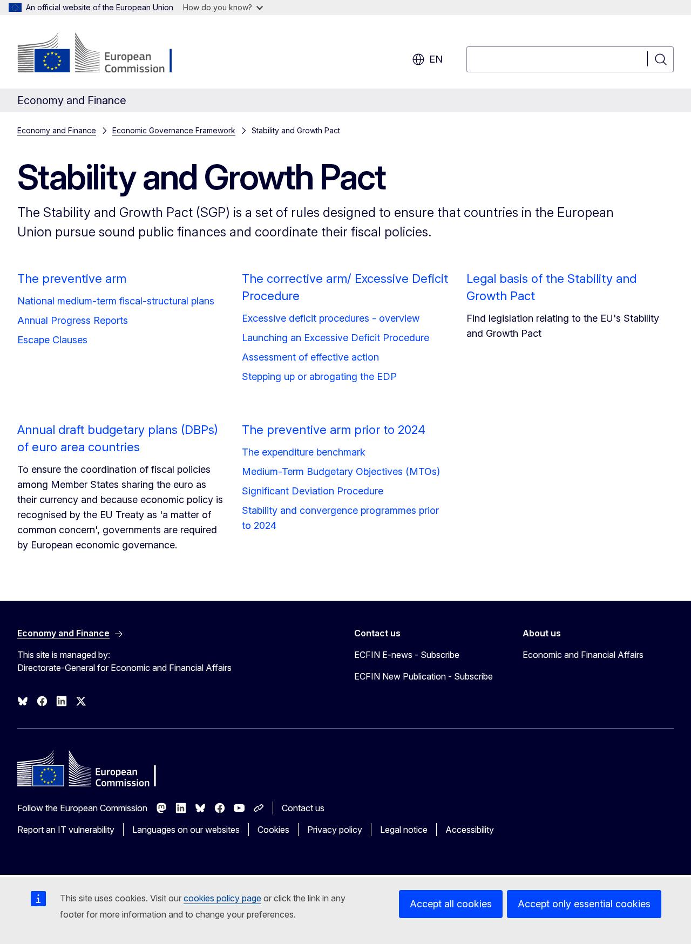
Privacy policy (334, 829)
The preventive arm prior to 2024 (333, 430)
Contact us (303, 808)
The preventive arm (71, 278)
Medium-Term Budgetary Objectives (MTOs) (341, 471)
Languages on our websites (186, 829)
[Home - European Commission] (104, 54)
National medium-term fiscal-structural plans (115, 301)
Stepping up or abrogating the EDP (319, 376)
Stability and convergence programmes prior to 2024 (340, 518)
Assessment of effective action (310, 357)
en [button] (436, 59)
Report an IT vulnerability (65, 829)
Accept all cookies (451, 903)
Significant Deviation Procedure (312, 491)
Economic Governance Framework (173, 130)
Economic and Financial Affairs (583, 654)
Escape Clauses (52, 339)
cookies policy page (222, 898)
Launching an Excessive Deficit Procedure (335, 337)
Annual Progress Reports (72, 320)
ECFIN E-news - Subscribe (406, 654)
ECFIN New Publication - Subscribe (423, 676)
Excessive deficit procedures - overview (330, 318)
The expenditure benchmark (303, 452)
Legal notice (404, 829)
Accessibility (469, 829)
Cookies (273, 829)
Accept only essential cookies (584, 903)
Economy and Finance (56, 130)
